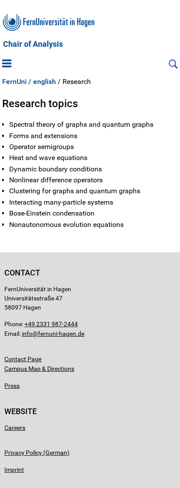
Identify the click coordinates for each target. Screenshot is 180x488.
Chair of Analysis (33, 44)
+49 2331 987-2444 (51, 324)
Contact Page (23, 359)
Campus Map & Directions (39, 368)
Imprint (14, 469)
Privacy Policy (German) (36, 452)
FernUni (14, 82)
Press (12, 385)
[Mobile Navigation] (6, 64)
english (44, 82)
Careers (14, 427)
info (27, 333)
